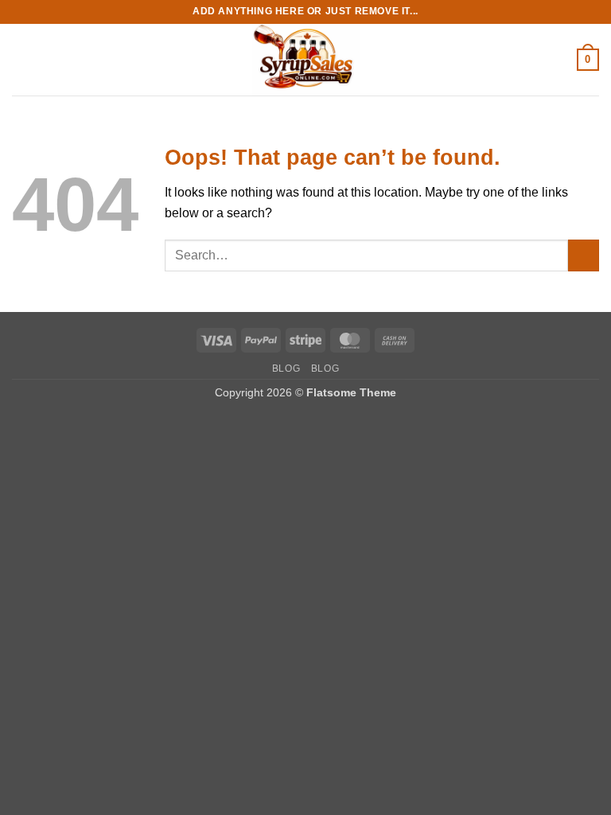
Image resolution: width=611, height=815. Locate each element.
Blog (286, 368)
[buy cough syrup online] (305, 60)
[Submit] (583, 255)
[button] (21, 59)
